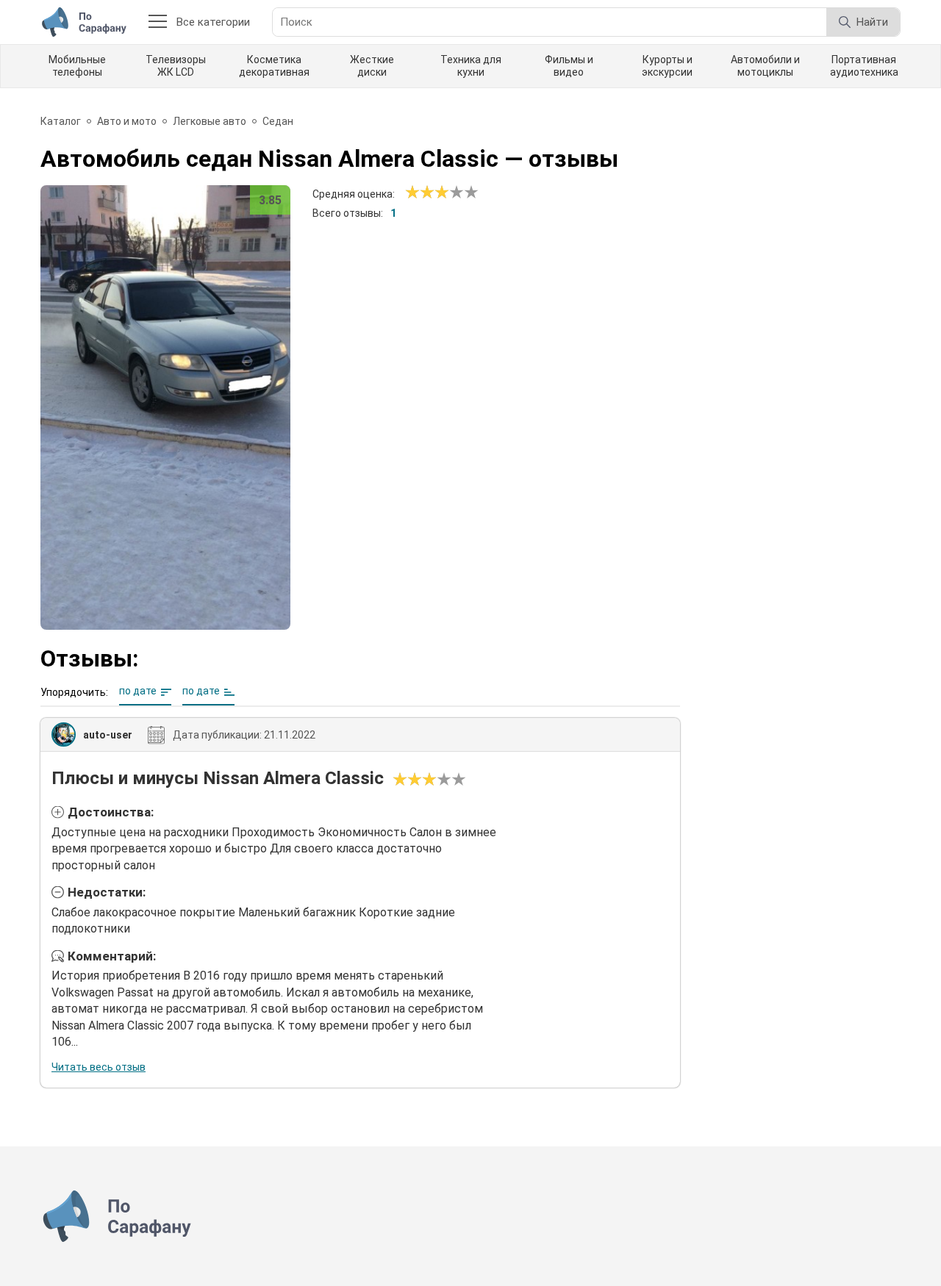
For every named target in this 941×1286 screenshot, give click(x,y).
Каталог (60, 121)
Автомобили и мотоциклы (765, 66)
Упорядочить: (74, 692)
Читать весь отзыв (98, 1067)
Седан (277, 121)
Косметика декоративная (274, 66)
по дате (138, 691)
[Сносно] (419, 192)
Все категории (213, 22)
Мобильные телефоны (77, 66)
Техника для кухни (470, 66)
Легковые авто (209, 121)
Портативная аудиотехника (864, 66)
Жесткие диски (372, 66)
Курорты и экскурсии (667, 66)
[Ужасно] (412, 192)
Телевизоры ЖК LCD (176, 66)
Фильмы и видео (569, 66)
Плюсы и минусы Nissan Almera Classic (217, 778)
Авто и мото (127, 121)
